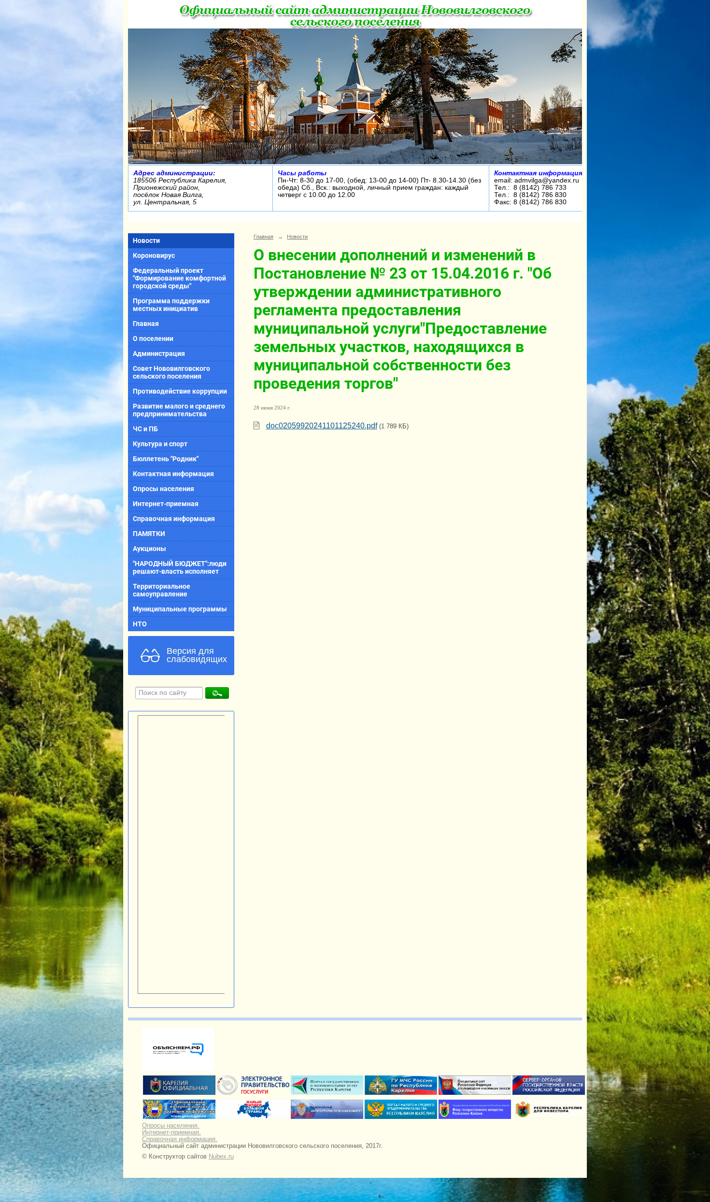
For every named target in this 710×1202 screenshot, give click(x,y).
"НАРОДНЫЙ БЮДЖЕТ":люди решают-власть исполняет (180, 567)
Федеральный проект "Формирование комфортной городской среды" (179, 278)
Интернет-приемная (166, 504)
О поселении (153, 338)
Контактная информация (173, 474)
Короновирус (154, 255)
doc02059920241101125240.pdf (321, 426)
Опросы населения (163, 489)
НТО (140, 624)
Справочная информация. (179, 1139)
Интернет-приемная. (171, 1132)
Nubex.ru (221, 1156)
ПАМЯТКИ (149, 533)
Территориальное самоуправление (161, 590)
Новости (146, 240)
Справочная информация (174, 519)
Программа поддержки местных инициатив (171, 304)
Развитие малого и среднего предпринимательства (179, 410)
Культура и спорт (160, 444)
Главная (146, 323)
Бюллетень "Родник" (166, 459)
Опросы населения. (170, 1125)
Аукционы (149, 548)
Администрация (159, 353)
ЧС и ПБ (145, 429)
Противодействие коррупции (180, 391)
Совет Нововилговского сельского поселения (171, 372)
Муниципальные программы (180, 609)
